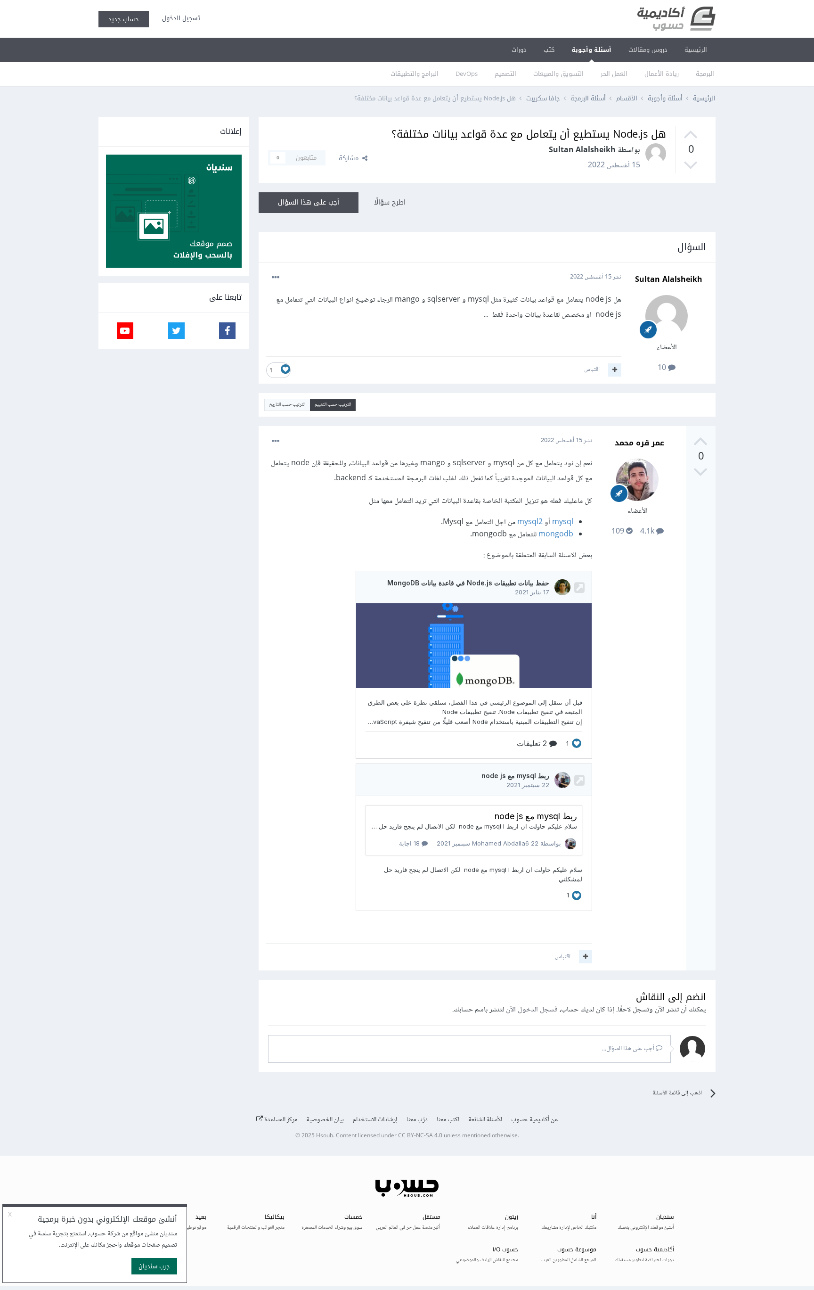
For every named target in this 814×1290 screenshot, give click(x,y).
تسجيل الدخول (179, 18)
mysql (561, 522)
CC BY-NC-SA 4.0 (420, 1136)
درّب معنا (417, 1120)
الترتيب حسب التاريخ (287, 405)
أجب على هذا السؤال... (629, 1048)
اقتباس (592, 369)
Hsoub (324, 1136)
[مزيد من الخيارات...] (275, 277)
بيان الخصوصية (325, 1120)
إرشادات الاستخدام (375, 1120)
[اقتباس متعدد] (614, 370)
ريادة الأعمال (661, 74)
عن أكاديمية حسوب (534, 1120)
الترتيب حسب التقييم (333, 405)
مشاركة (350, 158)
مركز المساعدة (280, 1120)
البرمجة (705, 74)
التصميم (505, 74)
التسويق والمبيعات (558, 74)
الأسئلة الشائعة (485, 1120)
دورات (519, 50)
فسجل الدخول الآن (532, 1009)
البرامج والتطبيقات (415, 74)
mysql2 (529, 522)
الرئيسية (695, 50)
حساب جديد (123, 19)
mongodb (555, 534)
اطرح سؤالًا (390, 202)
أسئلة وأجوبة (591, 50)
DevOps (467, 74)
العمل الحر (614, 74)
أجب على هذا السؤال (308, 202)
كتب (549, 50)
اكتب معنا (448, 1120)
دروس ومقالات (647, 50)
